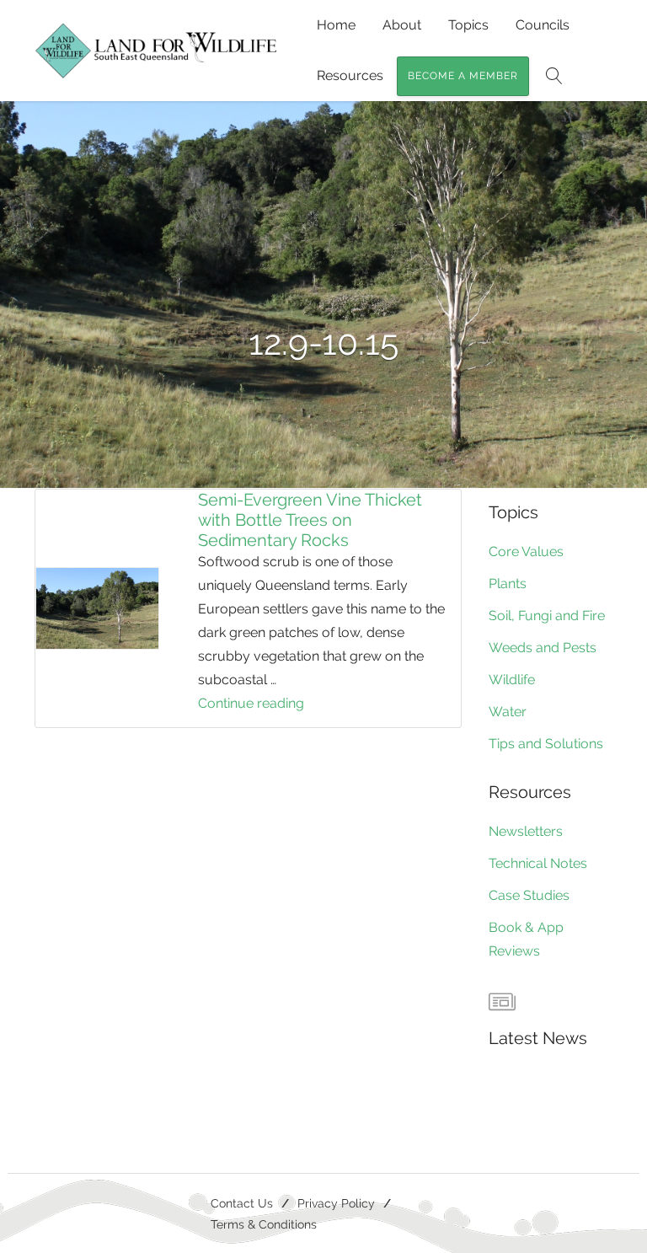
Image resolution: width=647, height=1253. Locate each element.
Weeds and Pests (542, 648)
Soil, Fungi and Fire (547, 616)
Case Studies (529, 895)
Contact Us (242, 1203)
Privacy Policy (336, 1203)
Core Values (526, 552)
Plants (508, 584)
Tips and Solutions (546, 744)
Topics (468, 25)
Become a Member (463, 76)
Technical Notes (538, 863)
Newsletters (526, 831)
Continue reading (290, 705)
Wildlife (512, 680)
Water (508, 712)
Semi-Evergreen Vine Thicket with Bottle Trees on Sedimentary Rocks (310, 520)
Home (336, 25)
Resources (350, 75)
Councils (542, 25)
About (401, 25)
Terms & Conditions (264, 1224)
